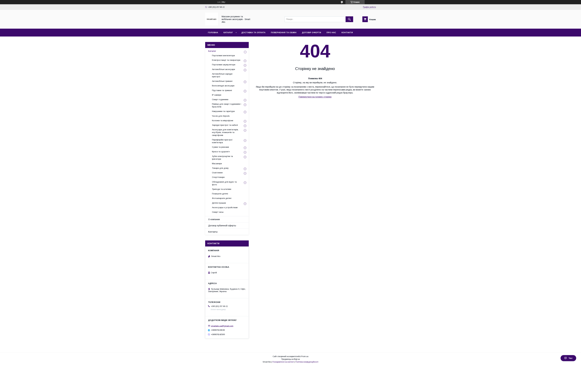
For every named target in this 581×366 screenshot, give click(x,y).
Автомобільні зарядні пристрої (222, 75)
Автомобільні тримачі (222, 81)
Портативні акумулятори (223, 64)
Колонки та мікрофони (222, 120)
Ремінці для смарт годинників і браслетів (226, 105)
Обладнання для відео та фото (224, 183)
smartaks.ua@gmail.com (222, 326)
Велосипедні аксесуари (223, 86)
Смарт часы (217, 212)
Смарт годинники (220, 99)
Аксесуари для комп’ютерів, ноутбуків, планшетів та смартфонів (225, 132)
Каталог (228, 32)
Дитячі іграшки (219, 203)
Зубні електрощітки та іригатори (222, 157)
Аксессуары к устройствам (225, 207)
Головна (213, 32)
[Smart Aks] (211, 24)
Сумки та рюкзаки (220, 147)
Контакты (213, 232)
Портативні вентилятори (223, 55)
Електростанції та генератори (226, 60)
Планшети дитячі (220, 194)
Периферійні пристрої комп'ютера (222, 141)
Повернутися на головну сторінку (315, 97)
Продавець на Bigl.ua (290, 359)
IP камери (216, 95)
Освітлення (217, 172)
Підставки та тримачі (222, 90)
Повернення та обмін (283, 32)
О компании (214, 219)
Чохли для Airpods (221, 116)
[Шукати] (349, 19)
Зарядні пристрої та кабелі (225, 125)
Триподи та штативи (221, 189)
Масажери (217, 163)
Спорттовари (218, 177)
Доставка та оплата (253, 32)
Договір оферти (311, 32)
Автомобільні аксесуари (223, 69)
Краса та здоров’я (221, 151)
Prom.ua (304, 356)
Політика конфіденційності (306, 362)
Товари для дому (220, 168)
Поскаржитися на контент (283, 362)
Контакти (347, 32)
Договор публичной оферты (222, 225)
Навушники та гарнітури (223, 111)
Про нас (331, 32)
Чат (571, 358)
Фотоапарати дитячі (221, 198)
